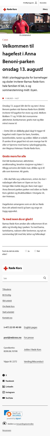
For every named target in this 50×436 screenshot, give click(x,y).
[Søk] (45, 278)
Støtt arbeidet (8, 312)
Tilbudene (6, 289)
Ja (28, 251)
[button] (13, 415)
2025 (5, 39)
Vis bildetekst (25, 35)
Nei (38, 251)
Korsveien (43, 3)
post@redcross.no (12, 337)
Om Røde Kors (8, 306)
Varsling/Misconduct (33, 361)
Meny (45, 9)
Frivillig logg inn (28, 3)
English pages (30, 327)
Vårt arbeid (7, 300)
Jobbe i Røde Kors (32, 349)
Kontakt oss (7, 317)
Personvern (6, 430)
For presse (29, 337)
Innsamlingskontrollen (25, 424)
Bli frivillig (6, 295)
